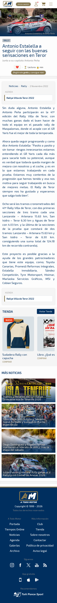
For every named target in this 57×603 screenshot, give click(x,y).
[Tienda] (43, 4)
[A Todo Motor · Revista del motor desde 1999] (7, 6)
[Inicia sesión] (36, 5)
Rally (6, 40)
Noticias (13, 85)
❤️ (17, 67)
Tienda (7, 311)
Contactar (40, 540)
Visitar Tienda (45, 311)
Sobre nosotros (40, 534)
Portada (15, 524)
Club (40, 524)
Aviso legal (40, 550)
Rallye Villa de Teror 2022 (20, 97)
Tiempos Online (14, 529)
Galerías (14, 545)
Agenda (14, 540)
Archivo (14, 550)
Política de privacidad (40, 545)
